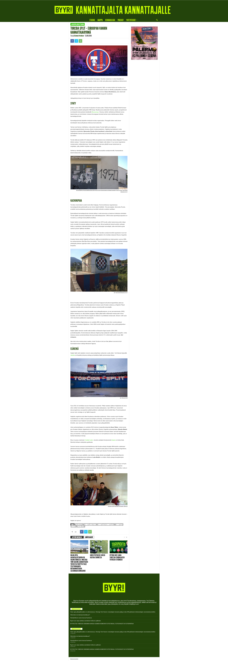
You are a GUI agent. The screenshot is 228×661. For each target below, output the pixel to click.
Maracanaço (95, 112)
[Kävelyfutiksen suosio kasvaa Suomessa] (99, 547)
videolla (72, 355)
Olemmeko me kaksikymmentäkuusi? (80, 615)
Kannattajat (119, 524)
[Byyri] (114, 9)
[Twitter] (76, 41)
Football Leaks (89, 440)
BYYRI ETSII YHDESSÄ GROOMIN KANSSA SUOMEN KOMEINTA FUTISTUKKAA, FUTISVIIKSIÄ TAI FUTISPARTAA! (102, 623)
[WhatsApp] (80, 41)
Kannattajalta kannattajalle (106, 524)
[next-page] (126, 537)
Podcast (121, 19)
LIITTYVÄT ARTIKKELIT (77, 537)
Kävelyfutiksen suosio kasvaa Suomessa (97, 556)
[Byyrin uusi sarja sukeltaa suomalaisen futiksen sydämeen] (118, 547)
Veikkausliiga (110, 19)
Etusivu (92, 19)
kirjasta (114, 440)
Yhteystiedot (131, 19)
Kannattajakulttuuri (90, 524)
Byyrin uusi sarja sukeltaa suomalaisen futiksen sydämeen (117, 557)
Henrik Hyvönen (79, 35)
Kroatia (73, 526)
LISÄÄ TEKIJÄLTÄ (89, 537)
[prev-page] (124, 537)
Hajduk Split (79, 524)
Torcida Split (80, 526)
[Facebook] (72, 41)
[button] (157, 20)
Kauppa (100, 19)
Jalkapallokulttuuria (77, 24)
